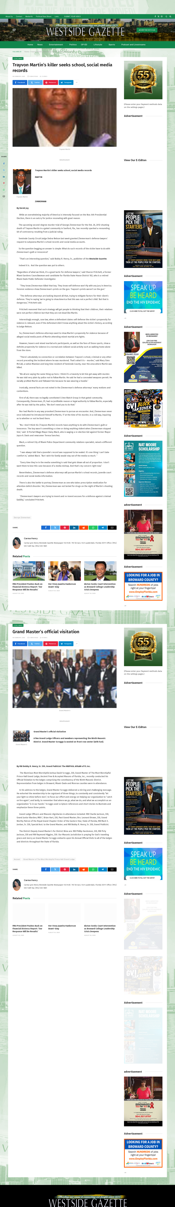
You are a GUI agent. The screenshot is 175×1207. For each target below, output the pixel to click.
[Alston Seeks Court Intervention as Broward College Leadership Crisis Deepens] (100, 571)
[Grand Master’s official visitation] (65, 678)
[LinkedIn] (3, 176)
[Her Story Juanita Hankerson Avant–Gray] (64, 571)
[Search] (170, 16)
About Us (9, 16)
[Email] (3, 196)
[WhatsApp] (3, 189)
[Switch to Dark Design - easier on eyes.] (166, 16)
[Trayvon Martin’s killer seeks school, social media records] (65, 117)
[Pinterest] (3, 183)
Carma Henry (31, 538)
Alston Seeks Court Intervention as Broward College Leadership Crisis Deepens (100, 587)
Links (57, 16)
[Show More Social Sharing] (76, 82)
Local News (18, 58)
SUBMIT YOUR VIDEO (72, 16)
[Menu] (14, 30)
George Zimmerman (22, 518)
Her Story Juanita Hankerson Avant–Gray (62, 585)
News (40, 44)
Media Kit (29, 16)
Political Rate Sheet (43, 16)
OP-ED (84, 44)
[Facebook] (3, 163)
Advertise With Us (147, 30)
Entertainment (56, 44)
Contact (19, 16)
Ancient (17, 859)
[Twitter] (3, 170)
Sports (112, 44)
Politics (73, 44)
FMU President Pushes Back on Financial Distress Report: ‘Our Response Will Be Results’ (27, 587)
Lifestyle (98, 44)
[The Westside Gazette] (84, 30)
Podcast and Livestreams (133, 44)
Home (30, 44)
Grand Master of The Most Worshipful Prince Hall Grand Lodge (49, 859)
